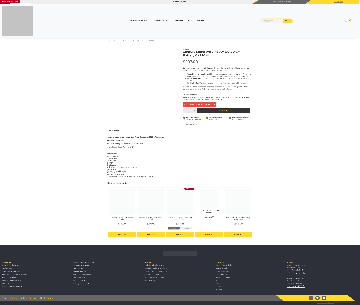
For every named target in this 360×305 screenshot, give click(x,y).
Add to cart (223, 110)
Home (111, 41)
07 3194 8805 (286, 2)
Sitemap (331, 303)
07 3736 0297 (338, 2)
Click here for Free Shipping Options (199, 104)
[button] (10, 2)
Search (288, 21)
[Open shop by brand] (169, 21)
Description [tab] (113, 130)
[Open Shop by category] (148, 21)
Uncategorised (118, 41)
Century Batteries (192, 124)
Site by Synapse (322, 303)
